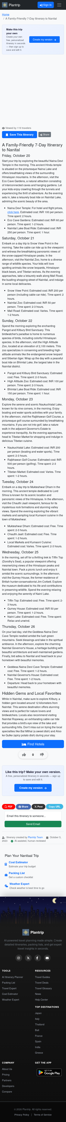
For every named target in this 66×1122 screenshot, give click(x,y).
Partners (6, 1080)
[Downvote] (42, 754)
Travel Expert (9, 988)
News (38, 993)
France (38, 1035)
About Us (7, 1069)
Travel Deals (41, 982)
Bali (37, 1030)
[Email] (47, 958)
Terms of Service (43, 1114)
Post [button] (40, 806)
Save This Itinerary (21, 134)
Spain (38, 1041)
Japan (38, 1013)
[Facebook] (37, 958)
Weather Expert (10, 999)
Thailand (39, 1024)
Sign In (47, 5)
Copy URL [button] (54, 806)
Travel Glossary (43, 988)
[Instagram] (18, 958)
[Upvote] (24, 754)
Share (45, 134)
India (37, 1047)
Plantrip (14, 4)
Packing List (8, 982)
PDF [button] (10, 806)
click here (13, 212)
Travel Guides (42, 977)
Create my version (43, 39)
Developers (8, 1086)
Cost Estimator (10, 993)
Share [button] (24, 806)
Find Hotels (35, 743)
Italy (37, 1018)
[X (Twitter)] (28, 958)
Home (5, 14)
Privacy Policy (21, 1114)
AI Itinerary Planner (12, 977)
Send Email (33, 824)
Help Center (41, 999)
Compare (7, 1091)
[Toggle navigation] (59, 5)
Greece (39, 1052)
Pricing (5, 1074)
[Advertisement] (33, 91)
